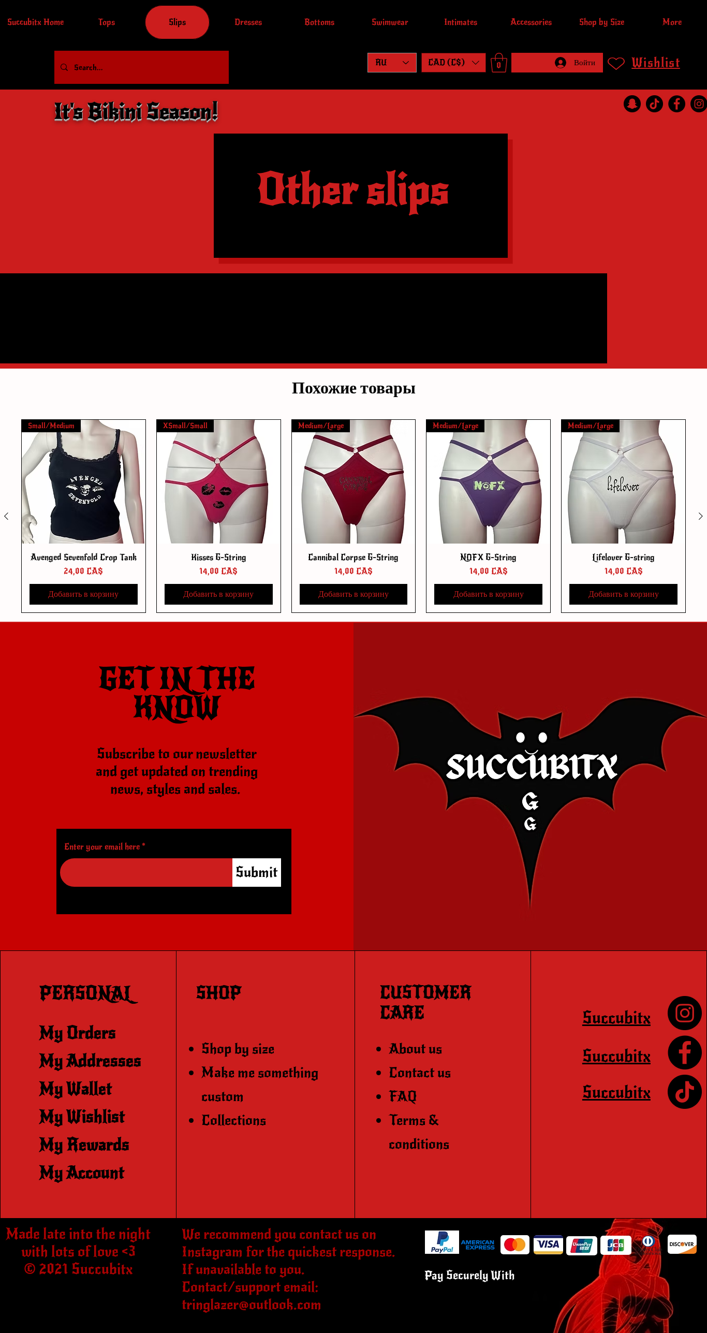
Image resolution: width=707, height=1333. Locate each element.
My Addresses (90, 1061)
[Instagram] (685, 1013)
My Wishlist (82, 1117)
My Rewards (84, 1145)
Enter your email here (102, 847)
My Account (81, 1173)
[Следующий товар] (701, 516)
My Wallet (75, 1089)
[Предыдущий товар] (6, 516)
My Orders (77, 1033)
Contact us (420, 1072)
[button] (453, 62)
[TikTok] (654, 103)
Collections (233, 1120)
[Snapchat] (632, 103)
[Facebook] (676, 103)
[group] (353, 516)
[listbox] (453, 62)
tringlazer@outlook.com (251, 1304)
